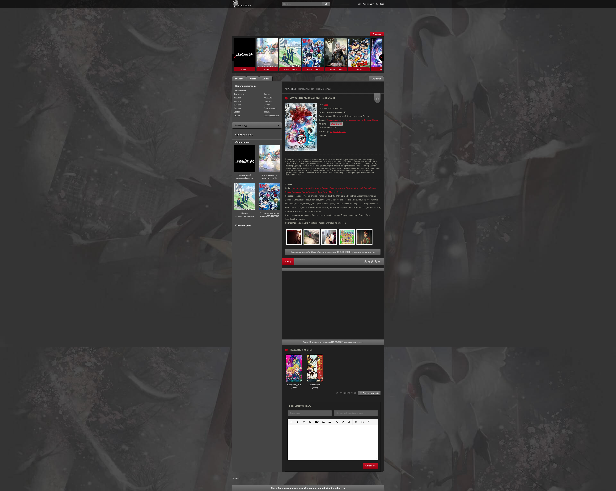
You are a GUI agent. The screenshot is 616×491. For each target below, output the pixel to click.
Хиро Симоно (323, 188)
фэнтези (338, 120)
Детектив (268, 98)
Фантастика (239, 94)
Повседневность (271, 115)
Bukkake (237, 105)
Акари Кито (310, 188)
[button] (291, 421)
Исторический (349, 120)
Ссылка (236, 478)
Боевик (237, 112)
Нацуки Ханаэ (298, 188)
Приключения (270, 108)
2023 (326, 105)
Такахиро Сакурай (354, 188)
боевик (330, 120)
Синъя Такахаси (309, 192)
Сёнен (360, 120)
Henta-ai (256, 4)
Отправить (370, 466)
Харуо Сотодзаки (338, 131)
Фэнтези (367, 120)
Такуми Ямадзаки (293, 192)
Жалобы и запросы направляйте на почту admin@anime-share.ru (308, 488)
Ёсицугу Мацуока (337, 188)
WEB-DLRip (336, 124)
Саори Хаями (370, 188)
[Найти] (326, 4)
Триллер (237, 108)
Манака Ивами (335, 192)
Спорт (267, 105)
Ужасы (267, 112)
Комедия (268, 101)
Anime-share (290, 89)
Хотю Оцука (322, 192)
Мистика (237, 101)
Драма (267, 94)
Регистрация (368, 4)
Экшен (375, 120)
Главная (377, 34)
